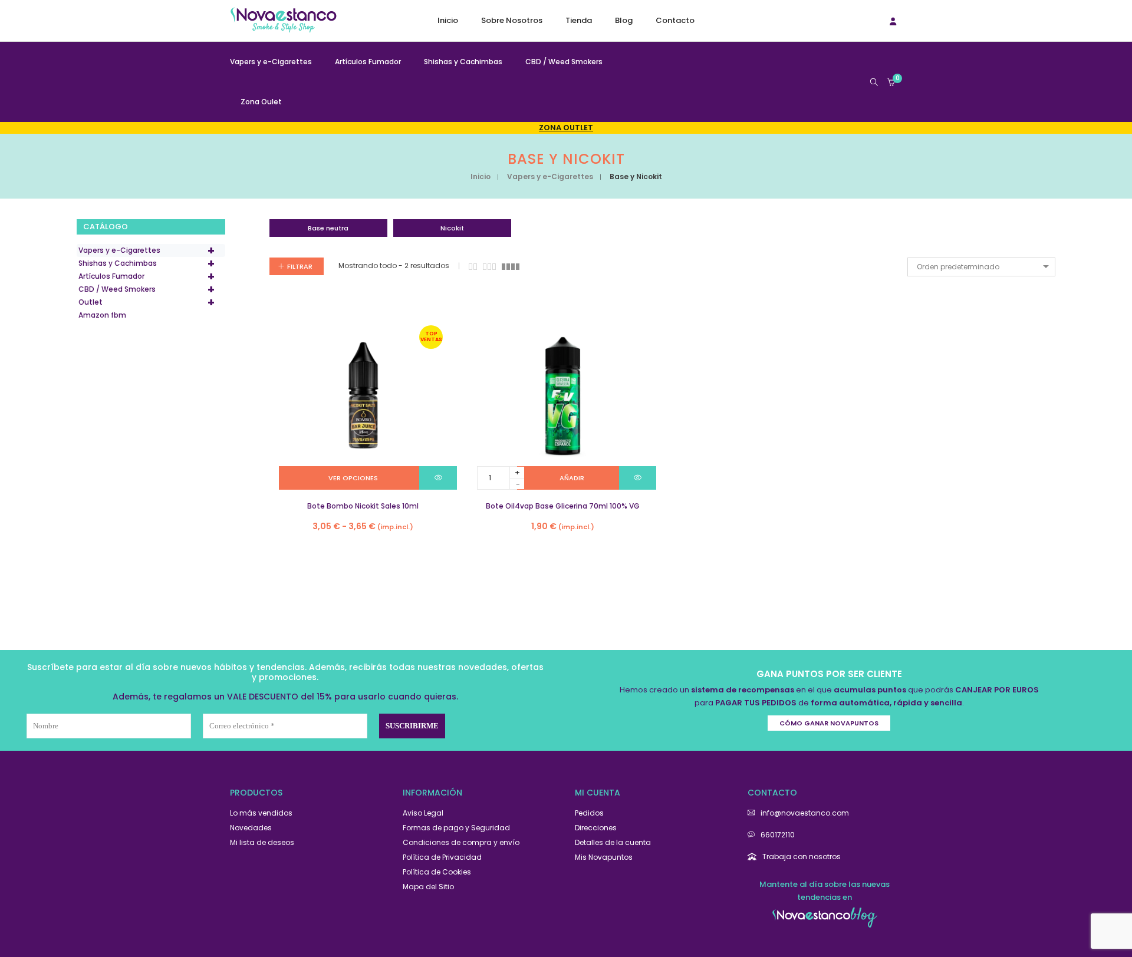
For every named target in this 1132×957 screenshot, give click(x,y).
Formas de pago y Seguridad (456, 828)
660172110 (778, 835)
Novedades (251, 828)
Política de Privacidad (442, 857)
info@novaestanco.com (805, 813)
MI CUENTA (597, 792)
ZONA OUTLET (566, 127)
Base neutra (328, 228)
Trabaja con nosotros (801, 857)
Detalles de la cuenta (613, 842)
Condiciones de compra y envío (461, 842)
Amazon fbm (102, 315)
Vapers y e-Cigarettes (550, 176)
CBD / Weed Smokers (146, 289)
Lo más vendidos (261, 813)
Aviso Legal (423, 813)
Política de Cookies (437, 872)
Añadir (572, 478)
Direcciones (596, 828)
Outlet (146, 302)
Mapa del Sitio (428, 887)
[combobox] (981, 267)
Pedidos (589, 813)
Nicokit (452, 228)
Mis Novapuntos (604, 857)
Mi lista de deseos (262, 842)
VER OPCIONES (353, 478)
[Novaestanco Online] (283, 27)
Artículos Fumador (146, 276)
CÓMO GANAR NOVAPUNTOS (828, 723)
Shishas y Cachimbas (146, 263)
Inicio (480, 176)
